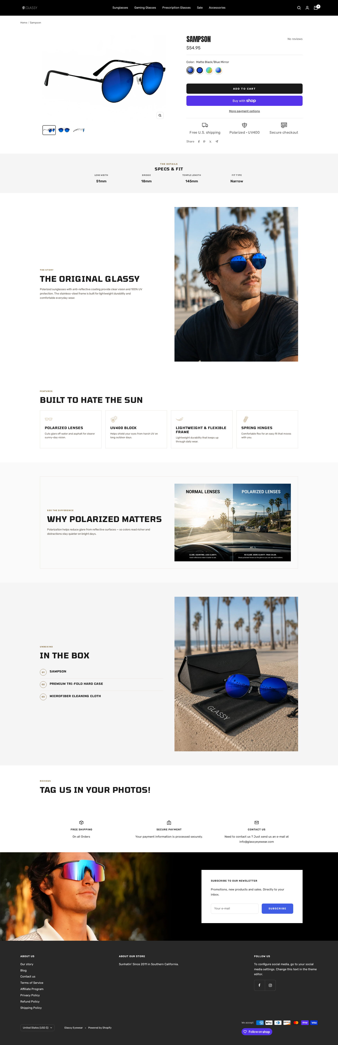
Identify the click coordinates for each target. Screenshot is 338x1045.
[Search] (299, 8)
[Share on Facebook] (199, 141)
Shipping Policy (31, 1008)
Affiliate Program (31, 989)
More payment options (244, 111)
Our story (26, 964)
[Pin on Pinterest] (204, 141)
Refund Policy (30, 1001)
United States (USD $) (35, 1027)
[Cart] (316, 8)
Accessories (217, 7)
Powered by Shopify (99, 1027)
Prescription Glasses (176, 7)
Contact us (27, 976)
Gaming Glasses (145, 7)
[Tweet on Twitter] (210, 141)
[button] (190, 70)
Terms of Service (31, 983)
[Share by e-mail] (217, 141)
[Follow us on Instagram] (270, 985)
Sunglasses (120, 7)
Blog (23, 970)
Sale (200, 7)
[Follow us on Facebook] (259, 985)
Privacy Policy (30, 995)
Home (23, 22)
